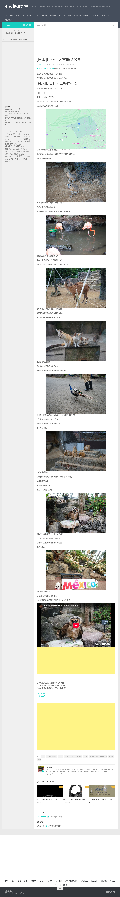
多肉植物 (79, 756)
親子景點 (110, 756)
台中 (15, 141)
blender (14, 131)
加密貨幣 (95, 15)
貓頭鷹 (39, 759)
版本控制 (23, 151)
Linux (37, 15)
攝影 (109, 15)
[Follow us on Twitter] (27, 25)
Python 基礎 (27, 136)
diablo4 (26, 134)
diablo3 (20, 134)
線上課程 (16, 154)
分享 (44, 25)
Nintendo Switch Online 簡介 (13, 109)
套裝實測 (26, 141)
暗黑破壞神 (8, 149)
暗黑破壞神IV (25, 149)
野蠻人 (21, 159)
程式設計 (30, 15)
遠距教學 (7, 159)
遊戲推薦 (28, 156)
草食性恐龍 (8, 156)
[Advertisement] (76, 44)
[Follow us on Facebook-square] (30, 25)
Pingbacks (57, 817)
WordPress (77, 15)
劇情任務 (7, 141)
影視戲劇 (53, 15)
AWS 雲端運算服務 (65, 15)
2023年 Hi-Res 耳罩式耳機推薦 (74, 800)
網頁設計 (45, 15)
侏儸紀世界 (26, 139)
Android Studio (8, 131)
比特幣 (13, 151)
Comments (44, 817)
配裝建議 (15, 159)
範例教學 (28, 151)
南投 (11, 141)
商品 (11, 15)
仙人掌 (43, 756)
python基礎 (7, 139)
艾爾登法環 (22, 154)
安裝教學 (9, 144)
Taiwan (39, 25)
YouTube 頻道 (41, 694)
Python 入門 (20, 136)
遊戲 (22, 15)
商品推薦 (20, 141)
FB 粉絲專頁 (41, 696)
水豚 (97, 756)
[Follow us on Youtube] (24, 25)
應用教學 (10, 146)
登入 (47, 826)
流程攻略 (17, 151)
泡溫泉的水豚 (103, 756)
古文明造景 (67, 756)
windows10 (18, 139)
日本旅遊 (85, 756)
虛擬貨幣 (14, 156)
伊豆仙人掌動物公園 (51, 756)
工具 (17, 15)
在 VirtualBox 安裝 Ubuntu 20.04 (48, 800)
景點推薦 (92, 756)
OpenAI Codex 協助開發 (12, 111)
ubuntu (13, 139)
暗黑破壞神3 (16, 149)
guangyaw (41, 65)
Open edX (86, 15)
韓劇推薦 (8, 161)
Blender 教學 (19, 131)
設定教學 (20, 156)
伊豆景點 (60, 756)
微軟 (20, 144)
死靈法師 (7, 151)
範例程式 (9, 154)
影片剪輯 (16, 144)
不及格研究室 (16, 6)
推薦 (18, 146)
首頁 (6, 15)
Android (103, 15)
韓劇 (25, 159)
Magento (7, 136)
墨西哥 (73, 756)
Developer (10, 134)
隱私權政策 (8, 20)
